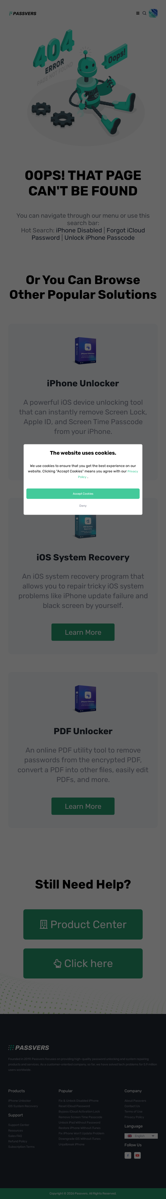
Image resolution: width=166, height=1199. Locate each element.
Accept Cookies (83, 493)
